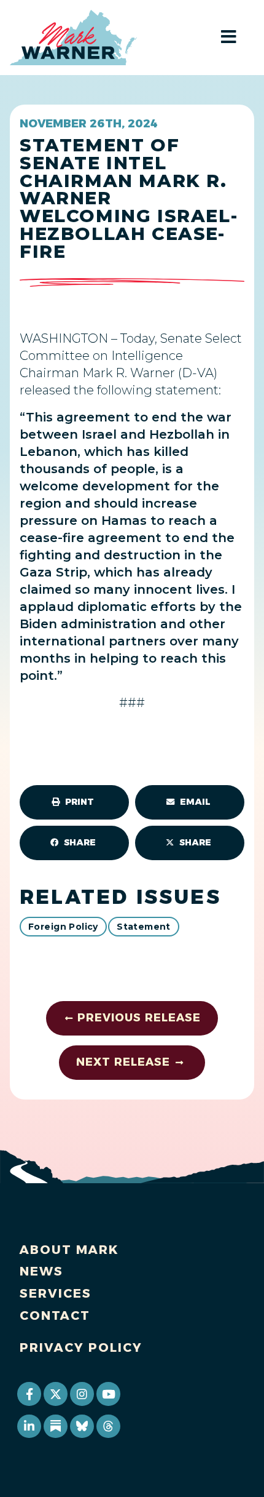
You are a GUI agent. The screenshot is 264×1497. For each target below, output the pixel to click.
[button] (74, 802)
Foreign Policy (63, 926)
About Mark (69, 1249)
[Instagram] (81, 1393)
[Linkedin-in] (29, 1426)
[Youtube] (108, 1393)
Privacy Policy (81, 1347)
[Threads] (108, 1426)
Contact (55, 1315)
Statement (144, 926)
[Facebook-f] (29, 1393)
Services (55, 1293)
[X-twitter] (55, 1393)
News (41, 1271)
